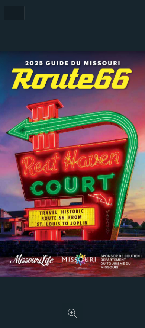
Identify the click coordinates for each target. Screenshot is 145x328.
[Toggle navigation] (14, 13)
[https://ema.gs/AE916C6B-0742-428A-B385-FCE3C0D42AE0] (81, 268)
